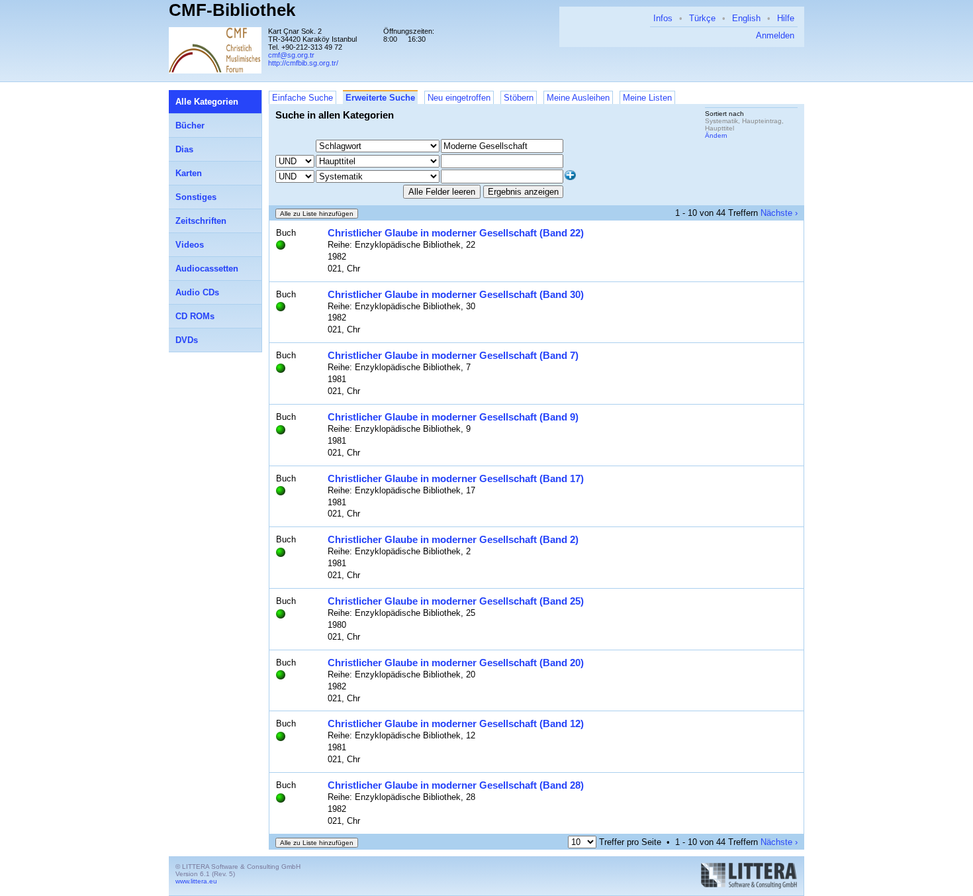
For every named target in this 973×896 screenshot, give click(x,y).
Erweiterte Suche (380, 98)
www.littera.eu (196, 881)
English (746, 18)
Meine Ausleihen (578, 98)
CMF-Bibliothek (232, 10)
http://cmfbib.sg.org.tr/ (303, 63)
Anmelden (775, 35)
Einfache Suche (302, 98)
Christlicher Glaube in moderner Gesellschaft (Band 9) (453, 417)
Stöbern (518, 98)
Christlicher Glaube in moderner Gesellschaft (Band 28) (456, 785)
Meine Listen (647, 98)
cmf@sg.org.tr (291, 55)
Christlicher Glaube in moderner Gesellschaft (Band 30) (456, 294)
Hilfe (785, 18)
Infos (662, 18)
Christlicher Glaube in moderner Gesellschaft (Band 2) (453, 539)
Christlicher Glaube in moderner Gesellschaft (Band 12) (456, 723)
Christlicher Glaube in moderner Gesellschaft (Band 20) (456, 662)
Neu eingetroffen (459, 98)
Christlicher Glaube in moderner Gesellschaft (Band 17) (456, 478)
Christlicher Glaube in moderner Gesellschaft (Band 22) (456, 232)
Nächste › (779, 213)
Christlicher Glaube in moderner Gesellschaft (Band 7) (453, 355)
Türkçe (702, 18)
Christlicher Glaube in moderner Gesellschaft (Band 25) (456, 601)
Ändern (716, 135)
